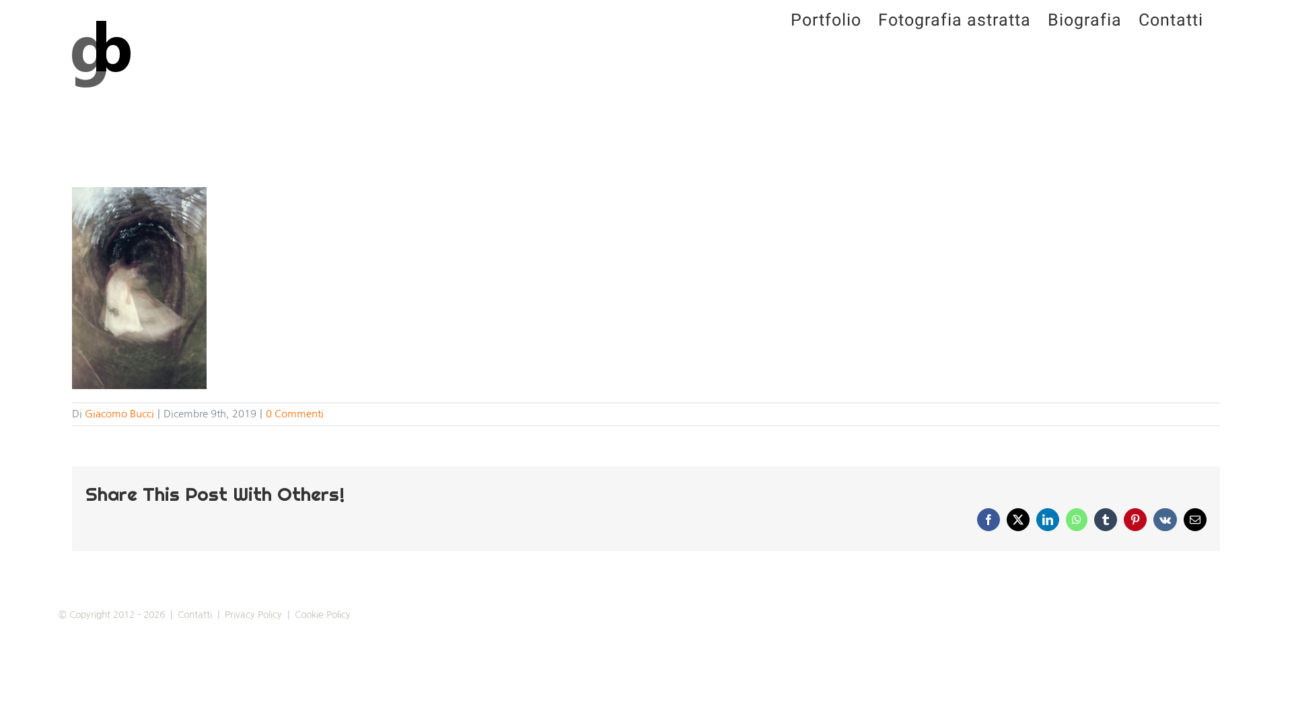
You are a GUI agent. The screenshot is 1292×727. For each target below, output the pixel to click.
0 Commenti (295, 414)
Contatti (195, 614)
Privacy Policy (253, 614)
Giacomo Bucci (119, 414)
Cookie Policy (323, 614)
